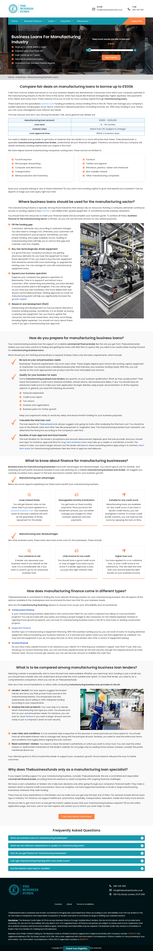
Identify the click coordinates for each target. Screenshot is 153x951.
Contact (58, 904)
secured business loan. (22, 510)
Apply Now (136, 21)
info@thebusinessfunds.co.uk (109, 10)
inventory (46, 210)
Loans (51, 21)
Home (14, 21)
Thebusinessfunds (48, 424)
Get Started (111, 57)
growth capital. (19, 299)
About (69, 904)
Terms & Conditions (85, 904)
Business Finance (32, 21)
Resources (82, 21)
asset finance (27, 716)
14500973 (132, 933)
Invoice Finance (20, 643)
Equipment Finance (21, 628)
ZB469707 (83, 939)
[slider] (89, 50)
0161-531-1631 (138, 10)
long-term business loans (74, 442)
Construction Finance (23, 610)
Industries (65, 21)
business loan (47, 103)
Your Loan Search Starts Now (76, 816)
